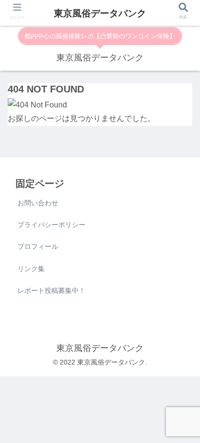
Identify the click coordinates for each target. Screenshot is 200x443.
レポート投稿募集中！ (51, 290)
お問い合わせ (37, 203)
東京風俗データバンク (100, 13)
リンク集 (31, 269)
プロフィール (37, 246)
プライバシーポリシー (51, 225)
